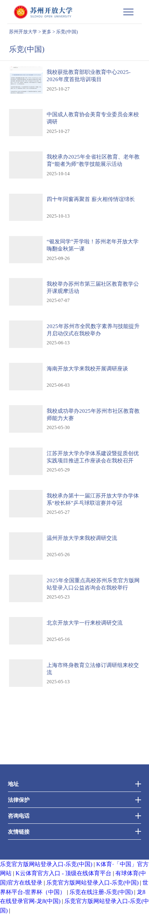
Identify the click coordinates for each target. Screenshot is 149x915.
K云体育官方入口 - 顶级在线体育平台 (63, 873)
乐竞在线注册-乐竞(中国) (101, 892)
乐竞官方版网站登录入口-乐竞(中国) (46, 864)
